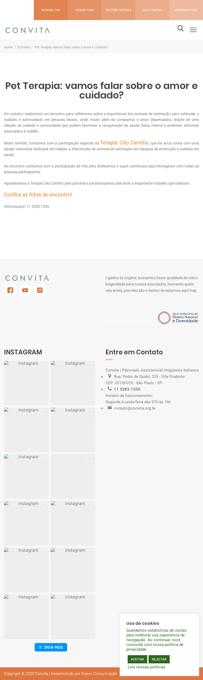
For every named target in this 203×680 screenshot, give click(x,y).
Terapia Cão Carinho (124, 142)
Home (8, 47)
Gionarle (23, 47)
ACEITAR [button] (137, 659)
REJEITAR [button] (159, 659)
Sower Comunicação (99, 673)
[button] (26, 383)
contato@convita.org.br (134, 408)
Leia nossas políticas (146, 667)
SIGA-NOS (53, 647)
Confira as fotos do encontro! (38, 194)
